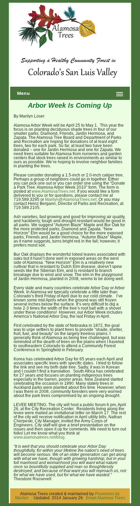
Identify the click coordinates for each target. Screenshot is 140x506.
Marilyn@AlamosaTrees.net (71, 199)
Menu (23, 93)
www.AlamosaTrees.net (53, 191)
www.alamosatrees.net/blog (39, 437)
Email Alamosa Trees (105, 498)
